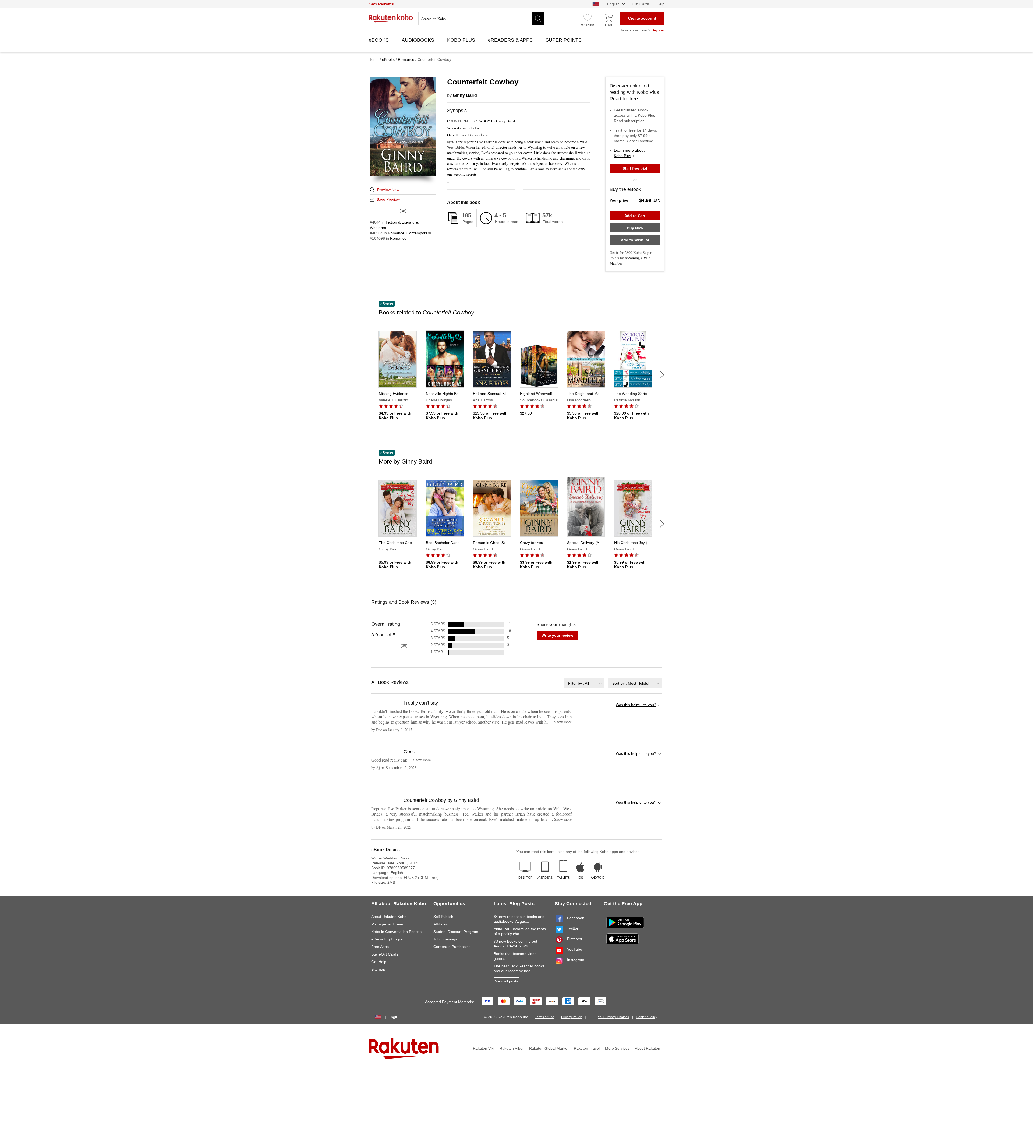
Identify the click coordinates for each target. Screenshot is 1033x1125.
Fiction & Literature (402, 222)
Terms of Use (544, 1017)
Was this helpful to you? (636, 705)
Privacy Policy (571, 1017)
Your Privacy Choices (613, 1017)
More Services (617, 1048)
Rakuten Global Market (548, 1048)
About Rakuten (647, 1048)
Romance (396, 233)
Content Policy (646, 1017)
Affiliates (440, 924)
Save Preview (388, 199)
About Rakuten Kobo (388, 916)
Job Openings (445, 939)
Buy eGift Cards (384, 954)
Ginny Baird (465, 95)
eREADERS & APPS (511, 40)
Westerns (378, 227)
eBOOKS (379, 40)
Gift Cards (641, 4)
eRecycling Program (388, 939)
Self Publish (443, 916)
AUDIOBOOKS (419, 40)
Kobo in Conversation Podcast (397, 931)
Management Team (387, 924)
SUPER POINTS (564, 40)
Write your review (557, 635)
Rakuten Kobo (391, 18)
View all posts (506, 981)
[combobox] (584, 683)
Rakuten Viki (483, 1048)
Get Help (378, 962)
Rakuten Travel (587, 1048)
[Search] (538, 18)
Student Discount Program (455, 931)
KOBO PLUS (461, 40)
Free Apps (380, 946)
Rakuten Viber (512, 1048)
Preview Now (388, 189)
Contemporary (418, 233)
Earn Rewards (381, 4)
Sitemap (378, 969)
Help (660, 4)
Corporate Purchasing (452, 946)
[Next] (662, 375)
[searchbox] (481, 18)
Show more (560, 721)
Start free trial (634, 168)
